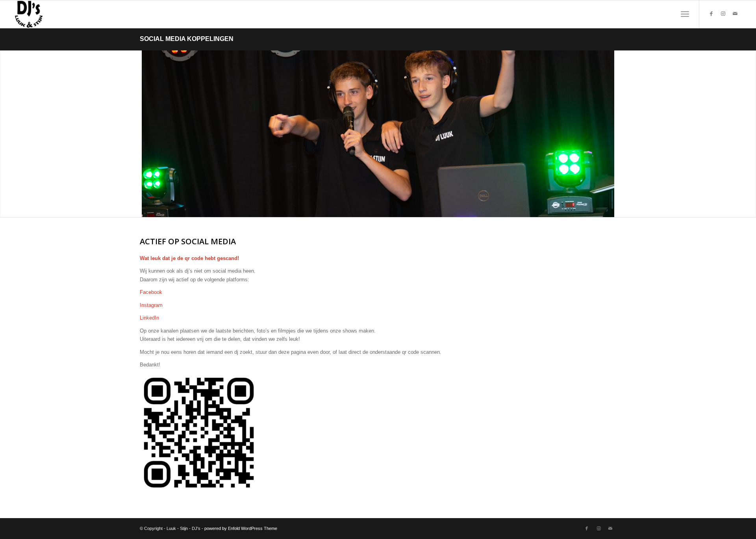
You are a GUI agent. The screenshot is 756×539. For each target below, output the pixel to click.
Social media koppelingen (186, 38)
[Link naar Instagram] (723, 14)
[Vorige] (7, 133)
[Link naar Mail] (735, 14)
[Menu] (685, 14)
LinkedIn (149, 318)
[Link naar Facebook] (711, 14)
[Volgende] (749, 133)
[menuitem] (685, 14)
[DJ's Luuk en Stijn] (29, 14)
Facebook (151, 292)
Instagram (151, 305)
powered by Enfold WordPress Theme (240, 528)
